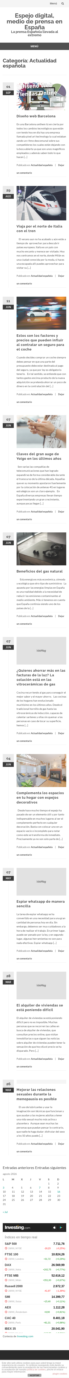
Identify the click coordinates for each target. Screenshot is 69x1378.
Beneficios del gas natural (40, 571)
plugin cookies (60, 1374)
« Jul (5, 1211)
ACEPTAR (34, 1375)
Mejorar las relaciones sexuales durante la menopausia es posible (37, 1094)
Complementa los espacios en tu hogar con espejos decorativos (40, 797)
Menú (53, 3)
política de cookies (36, 1369)
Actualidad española (42, 165)
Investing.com (25, 1336)
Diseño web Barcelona (36, 116)
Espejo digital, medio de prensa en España (34, 21)
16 (58, 1191)
